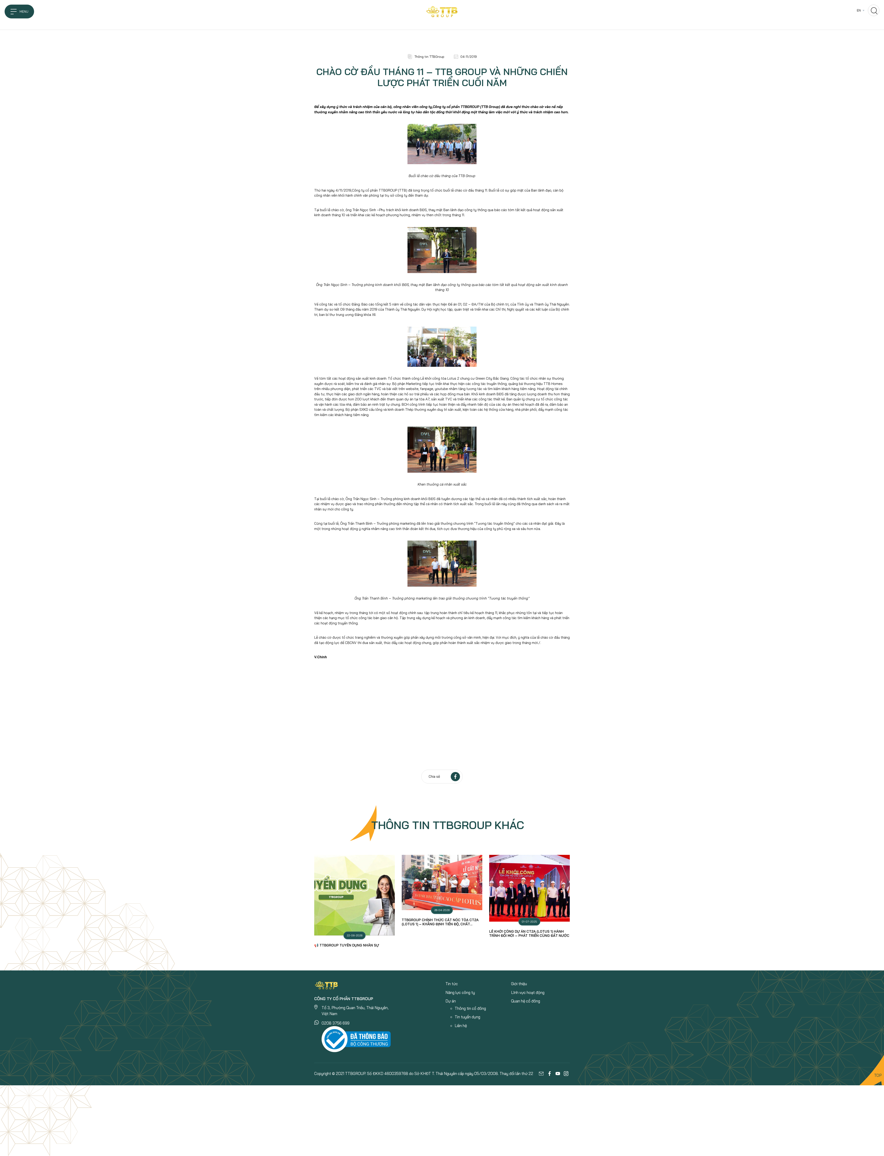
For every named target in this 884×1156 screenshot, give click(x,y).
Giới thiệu (519, 983)
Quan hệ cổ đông (525, 1001)
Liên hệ (461, 1025)
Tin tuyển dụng (467, 1016)
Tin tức (451, 983)
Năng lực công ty (460, 992)
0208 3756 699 (335, 1023)
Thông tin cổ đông (470, 1008)
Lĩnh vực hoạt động (527, 992)
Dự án (450, 1001)
